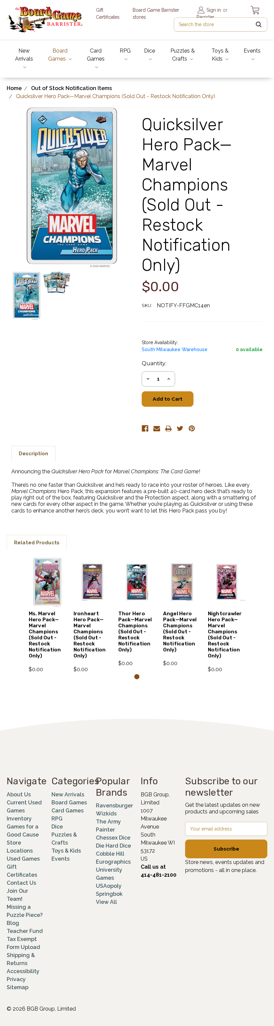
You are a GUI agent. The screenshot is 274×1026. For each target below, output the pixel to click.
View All (106, 902)
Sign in (214, 10)
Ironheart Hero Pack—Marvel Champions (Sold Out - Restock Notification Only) (90, 635)
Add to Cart (47, 593)
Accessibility (23, 971)
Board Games (57, 55)
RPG (125, 51)
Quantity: (154, 363)
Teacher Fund (25, 931)
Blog (13, 923)
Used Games (23, 859)
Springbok (109, 894)
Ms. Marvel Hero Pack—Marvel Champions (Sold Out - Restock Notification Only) (45, 635)
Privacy (16, 979)
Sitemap (17, 987)
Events (252, 51)
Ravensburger (114, 805)
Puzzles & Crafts (182, 55)
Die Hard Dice (113, 846)
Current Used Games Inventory (24, 810)
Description (33, 454)
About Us (19, 794)
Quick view (47, 571)
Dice (149, 51)
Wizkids (106, 813)
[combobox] (220, 24)
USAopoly (109, 886)
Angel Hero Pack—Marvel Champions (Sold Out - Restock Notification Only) (180, 632)
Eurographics (113, 862)
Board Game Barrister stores (156, 13)
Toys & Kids (220, 55)
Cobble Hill (110, 854)
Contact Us (21, 883)
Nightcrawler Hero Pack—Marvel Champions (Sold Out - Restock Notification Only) (225, 635)
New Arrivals (24, 55)
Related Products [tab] (36, 543)
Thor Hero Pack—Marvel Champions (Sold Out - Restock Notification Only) (135, 632)
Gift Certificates (108, 13)
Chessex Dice (113, 838)
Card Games (96, 55)
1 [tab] (136, 676)
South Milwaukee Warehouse (175, 349)
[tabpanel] (47, 615)
